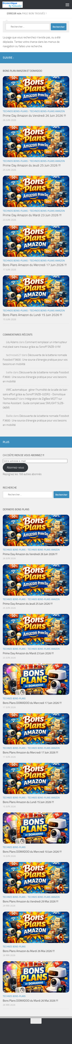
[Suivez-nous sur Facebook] (49, 57)
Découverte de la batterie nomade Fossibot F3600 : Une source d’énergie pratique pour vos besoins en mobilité (35, 359)
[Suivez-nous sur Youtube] (61, 57)
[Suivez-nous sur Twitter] (55, 57)
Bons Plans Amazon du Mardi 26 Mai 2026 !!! (29, 951)
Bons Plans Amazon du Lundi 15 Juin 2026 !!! (32, 315)
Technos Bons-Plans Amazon (47, 111)
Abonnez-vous (15, 467)
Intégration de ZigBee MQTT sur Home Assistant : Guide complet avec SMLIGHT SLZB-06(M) (33, 403)
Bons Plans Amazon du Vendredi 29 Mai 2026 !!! (30, 901)
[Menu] (67, 4)
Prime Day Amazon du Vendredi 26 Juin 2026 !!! (34, 115)
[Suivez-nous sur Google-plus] (67, 57)
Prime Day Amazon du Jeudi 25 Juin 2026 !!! (32, 165)
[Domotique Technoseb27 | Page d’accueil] (16, 4)
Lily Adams (12, 342)
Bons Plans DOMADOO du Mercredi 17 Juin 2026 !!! (32, 703)
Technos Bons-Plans (15, 111)
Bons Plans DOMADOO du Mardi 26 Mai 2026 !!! (30, 1000)
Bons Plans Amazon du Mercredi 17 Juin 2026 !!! (35, 265)
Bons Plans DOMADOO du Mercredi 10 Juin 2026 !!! (32, 851)
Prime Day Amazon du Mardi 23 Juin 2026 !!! (32, 215)
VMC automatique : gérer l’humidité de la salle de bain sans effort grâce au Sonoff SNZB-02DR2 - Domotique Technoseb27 (35, 394)
